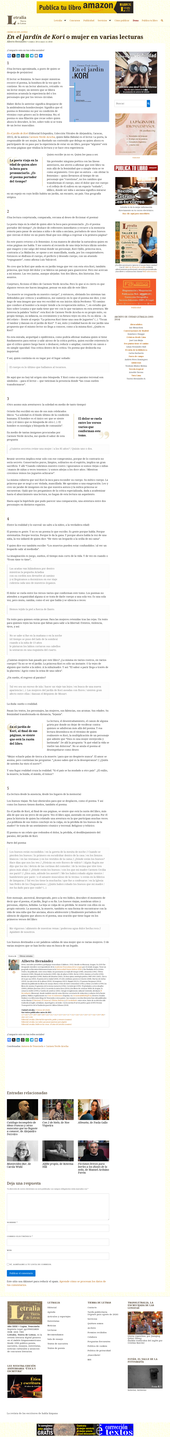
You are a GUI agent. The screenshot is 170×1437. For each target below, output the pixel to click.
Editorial (52, 1307)
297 (27, 1017)
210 (47, 1015)
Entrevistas (53, 1321)
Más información (150, 271)
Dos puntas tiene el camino (136, 343)
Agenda (51, 1312)
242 (94, 1015)
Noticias (52, 1325)
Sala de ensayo (55, 1339)
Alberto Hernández (37, 961)
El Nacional (36, 1000)
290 (22, 1017)
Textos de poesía (56, 1348)
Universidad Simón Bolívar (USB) (69, 969)
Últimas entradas (26, 956)
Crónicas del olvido (17, 32)
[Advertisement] (58, 1068)
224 (77, 1015)
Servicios (102, 20)
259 (98, 1015)
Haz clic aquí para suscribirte (136, 213)
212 (55, 1015)
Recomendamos (55, 1334)
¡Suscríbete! (94, 1355)
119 (30, 1015)
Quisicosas (136, 362)
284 (102, 1015)
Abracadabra (136, 324)
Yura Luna (136, 375)
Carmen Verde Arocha (42, 137)
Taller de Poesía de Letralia (135, 267)
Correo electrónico (20, 1236)
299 (31, 1017)
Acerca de (12, 956)
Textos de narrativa (58, 1343)
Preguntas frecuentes (99, 1341)
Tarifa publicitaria (103, 1313)
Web (9, 1250)
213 (60, 1015)
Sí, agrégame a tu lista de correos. (30, 1264)
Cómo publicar (121, 20)
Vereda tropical (136, 369)
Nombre (12, 1222)
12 (22, 1015)
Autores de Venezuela (32, 1046)
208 (38, 1015)
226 (85, 1015)
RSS (89, 1359)
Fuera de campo (136, 356)
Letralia (58, 20)
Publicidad (88, 20)
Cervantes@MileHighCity (82, 996)
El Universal (46, 1000)
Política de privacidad (99, 1350)
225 (81, 1015)
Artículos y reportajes (59, 1316)
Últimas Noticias (58, 1000)
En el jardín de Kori (17, 133)
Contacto (92, 1307)
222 (72, 1015)
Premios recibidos (97, 1332)
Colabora (92, 1337)
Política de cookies (97, 1346)
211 (51, 1015)
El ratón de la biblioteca (136, 350)
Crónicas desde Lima (136, 337)
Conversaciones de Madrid (136, 331)
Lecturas (52, 1330)
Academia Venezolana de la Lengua (68, 967)
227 (89, 1015)
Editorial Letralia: (44, 1022)
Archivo (92, 1328)
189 (34, 1015)
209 (43, 1015)
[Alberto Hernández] (14, 964)
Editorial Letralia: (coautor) (46, 1019)
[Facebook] (14, 972)
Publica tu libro (150, 20)
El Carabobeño (71, 1000)
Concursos (75, 20)
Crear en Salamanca (54, 996)
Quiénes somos (95, 1323)
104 (26, 1015)
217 (68, 1015)
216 (64, 1015)
